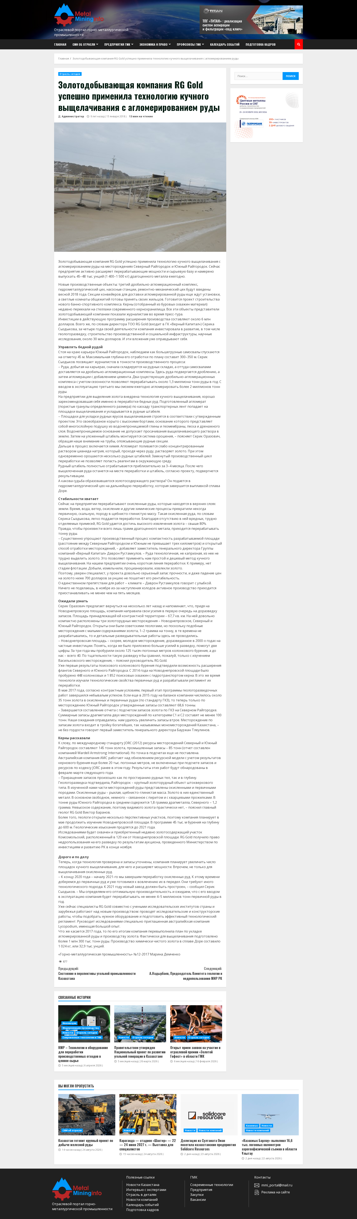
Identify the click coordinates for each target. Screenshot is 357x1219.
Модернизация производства (81, 1028)
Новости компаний (210, 1130)
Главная (60, 44)
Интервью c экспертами (146, 1189)
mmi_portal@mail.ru (276, 1185)
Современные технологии (211, 1184)
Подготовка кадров (261, 44)
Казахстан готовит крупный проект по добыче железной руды (86, 1114)
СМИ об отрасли (84, 44)
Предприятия (201, 1189)
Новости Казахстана (142, 1184)
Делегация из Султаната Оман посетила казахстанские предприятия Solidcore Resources (209, 1114)
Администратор (72, 116)
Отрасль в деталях (141, 1194)
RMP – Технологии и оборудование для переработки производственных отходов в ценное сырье (83, 1054)
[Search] (299, 44)
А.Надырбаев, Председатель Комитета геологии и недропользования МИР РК (185, 973)
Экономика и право (153, 44)
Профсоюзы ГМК (189, 44)
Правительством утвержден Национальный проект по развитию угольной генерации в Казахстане (140, 1023)
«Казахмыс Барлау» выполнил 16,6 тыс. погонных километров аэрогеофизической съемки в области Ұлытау (270, 1114)
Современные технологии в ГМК (82, 1037)
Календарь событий (224, 44)
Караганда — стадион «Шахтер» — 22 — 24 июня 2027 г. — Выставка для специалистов (147, 1114)
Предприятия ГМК (117, 44)
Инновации (69, 1023)
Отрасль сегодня (70, 73)
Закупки (196, 1194)
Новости (68, 1032)
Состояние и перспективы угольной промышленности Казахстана (97, 973)
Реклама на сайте (275, 1192)
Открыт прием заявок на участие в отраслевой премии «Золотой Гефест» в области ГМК (196, 1023)
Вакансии (198, 1199)
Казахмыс (252, 1125)
